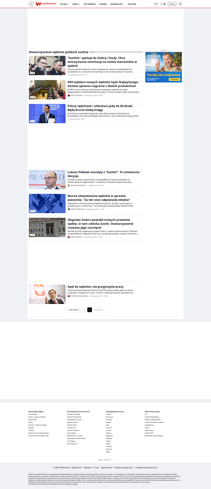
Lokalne (108, 414)
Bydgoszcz (109, 436)
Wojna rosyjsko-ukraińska (37, 417)
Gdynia (108, 441)
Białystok (109, 438)
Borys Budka (71, 433)
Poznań (108, 430)
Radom (108, 444)
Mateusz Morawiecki (74, 417)
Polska (63, 4)
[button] (163, 4)
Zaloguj (172, 4)
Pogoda (103, 4)
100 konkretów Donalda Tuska (38, 436)
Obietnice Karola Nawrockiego (38, 433)
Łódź (107, 425)
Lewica (147, 428)
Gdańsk (108, 433)
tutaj (75, 484)
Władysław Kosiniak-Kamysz (76, 438)
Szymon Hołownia (73, 430)
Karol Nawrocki (72, 444)
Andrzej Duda (71, 425)
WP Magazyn (32, 414)
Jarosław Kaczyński (73, 414)
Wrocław (109, 420)
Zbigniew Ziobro (72, 422)
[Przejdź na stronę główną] (31, 5)
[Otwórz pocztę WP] (156, 4)
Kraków (108, 422)
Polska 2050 (149, 433)
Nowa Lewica (149, 430)
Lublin (108, 452)
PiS (146, 414)
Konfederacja (149, 425)
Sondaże (31, 430)
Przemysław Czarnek (74, 420)
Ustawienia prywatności (145, 467)
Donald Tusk (71, 428)
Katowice (109, 446)
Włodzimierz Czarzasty (75, 436)
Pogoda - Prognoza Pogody (37, 425)
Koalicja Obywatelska (152, 417)
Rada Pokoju (32, 420)
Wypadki (31, 428)
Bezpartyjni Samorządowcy (154, 436)
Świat (75, 4)
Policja (30, 422)
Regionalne (116, 4)
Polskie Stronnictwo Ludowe (154, 422)
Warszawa (109, 417)
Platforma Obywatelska (153, 420)
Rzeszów (109, 449)
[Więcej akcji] (141, 57)
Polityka (132, 4)
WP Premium (89, 4)
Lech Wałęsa (71, 441)
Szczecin (109, 428)
